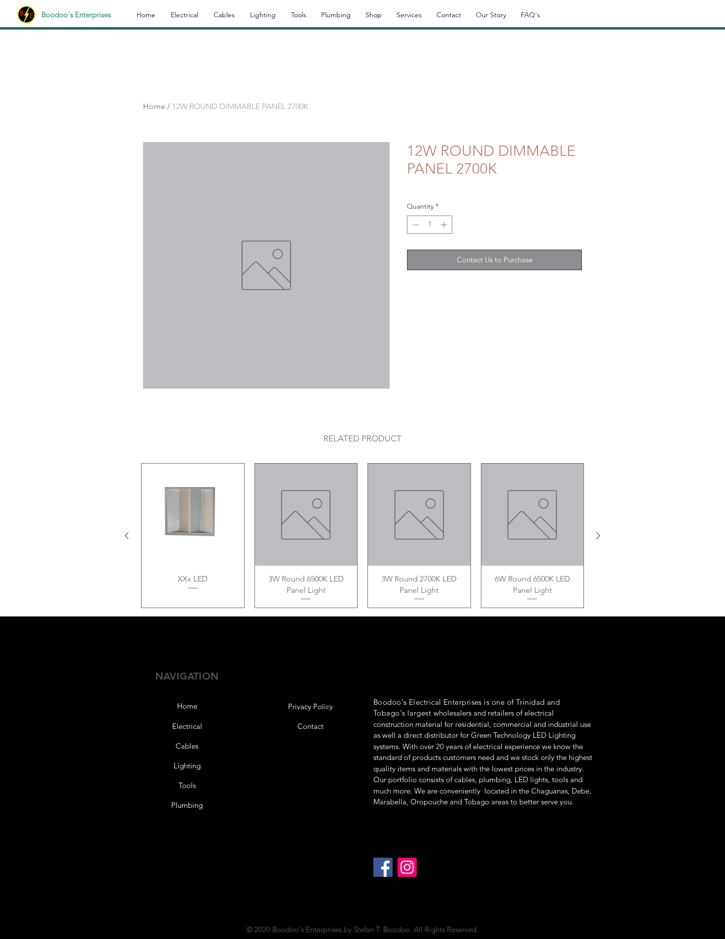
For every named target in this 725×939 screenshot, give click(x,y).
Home (154, 106)
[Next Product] (598, 536)
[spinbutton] (429, 224)
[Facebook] (383, 867)
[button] (310, 707)
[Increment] (444, 224)
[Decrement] (414, 224)
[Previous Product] (127, 536)
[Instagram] (407, 867)
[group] (362, 536)
